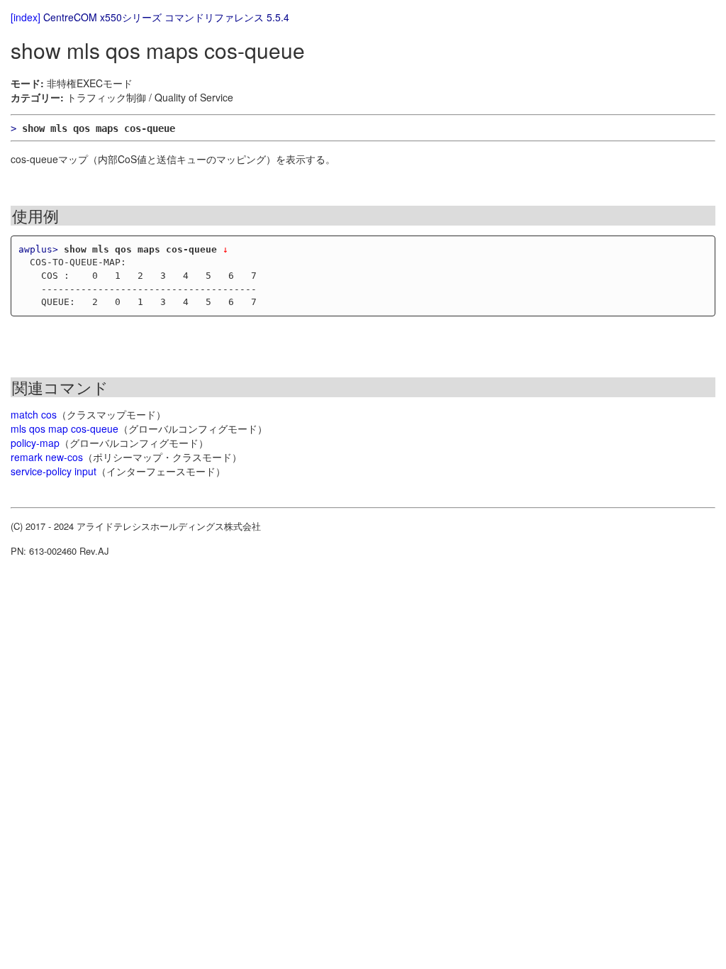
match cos (34, 414)
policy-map (35, 443)
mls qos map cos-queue (64, 428)
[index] (25, 17)
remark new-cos (47, 457)
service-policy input (53, 471)
